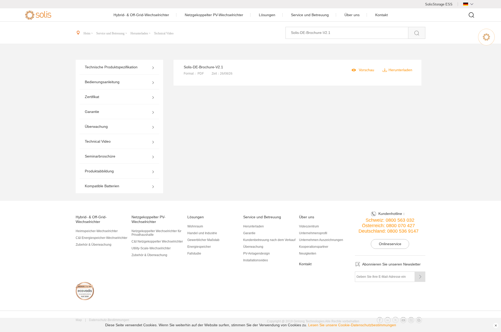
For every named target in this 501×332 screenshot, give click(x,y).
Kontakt (381, 15)
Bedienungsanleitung (102, 82)
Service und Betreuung (310, 15)
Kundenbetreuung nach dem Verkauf (269, 240)
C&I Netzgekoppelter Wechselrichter (157, 241)
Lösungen (267, 15)
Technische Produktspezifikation (111, 67)
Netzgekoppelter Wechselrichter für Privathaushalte (156, 233)
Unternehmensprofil (313, 233)
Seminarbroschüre (100, 156)
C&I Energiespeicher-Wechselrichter (101, 238)
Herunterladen (253, 226)
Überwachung (96, 126)
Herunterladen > (140, 33)
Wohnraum (195, 226)
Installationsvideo (255, 260)
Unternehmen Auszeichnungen (321, 240)
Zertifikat (92, 97)
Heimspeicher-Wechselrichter (97, 231)
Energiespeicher (199, 247)
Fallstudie (194, 253)
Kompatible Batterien (102, 186)
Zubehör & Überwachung (93, 244)
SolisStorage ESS (438, 4)
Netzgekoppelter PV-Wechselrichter (214, 15)
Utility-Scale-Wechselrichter (151, 248)
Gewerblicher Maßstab (203, 240)
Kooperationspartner (313, 247)
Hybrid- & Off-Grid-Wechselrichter (141, 15)
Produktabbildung (99, 171)
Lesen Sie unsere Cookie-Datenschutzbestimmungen (352, 325)
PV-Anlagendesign (256, 253)
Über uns (352, 15)
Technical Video (164, 33)
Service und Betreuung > (112, 33)
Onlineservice (390, 244)
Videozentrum (309, 226)
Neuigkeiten (307, 253)
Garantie (92, 112)
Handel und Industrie (202, 233)
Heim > (89, 33)
